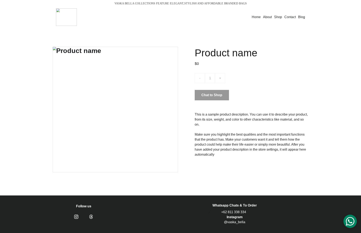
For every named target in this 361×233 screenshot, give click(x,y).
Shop (278, 17)
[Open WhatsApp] (350, 221)
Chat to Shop (211, 95)
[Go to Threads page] (91, 217)
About (267, 17)
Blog (301, 17)
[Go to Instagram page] (76, 217)
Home (256, 17)
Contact (290, 17)
